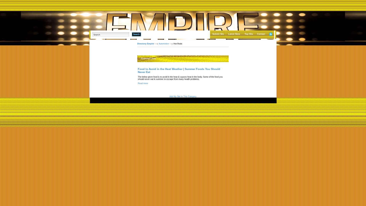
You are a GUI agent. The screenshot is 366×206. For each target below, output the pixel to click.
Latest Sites (234, 34)
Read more (143, 83)
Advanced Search (151, 34)
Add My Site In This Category (183, 96)
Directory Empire (145, 43)
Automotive (164, 43)
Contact (261, 34)
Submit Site (218, 34)
